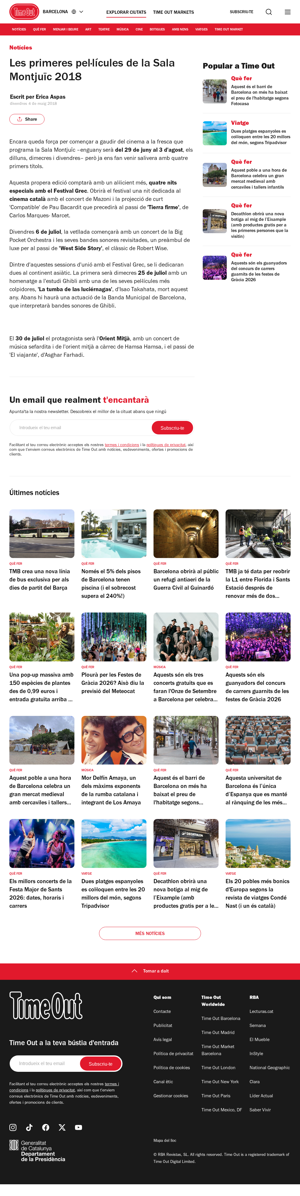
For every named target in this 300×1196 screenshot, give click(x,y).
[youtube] (78, 1127)
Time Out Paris (216, 1096)
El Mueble (260, 1040)
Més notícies (150, 934)
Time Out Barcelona (221, 1019)
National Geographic (270, 1068)
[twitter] (62, 1127)
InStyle (256, 1054)
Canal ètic (163, 1082)
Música (123, 30)
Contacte (162, 1012)
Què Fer (39, 30)
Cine (139, 30)
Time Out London (219, 1068)
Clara (255, 1082)
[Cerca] (268, 12)
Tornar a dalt (156, 971)
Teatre (104, 30)
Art (88, 30)
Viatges (201, 30)
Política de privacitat (173, 1054)
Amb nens (180, 30)
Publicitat (163, 1026)
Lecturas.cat (261, 1012)
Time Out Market (229, 30)
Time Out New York (220, 1082)
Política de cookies (172, 1068)
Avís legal (163, 1040)
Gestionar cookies (171, 1096)
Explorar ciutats (126, 13)
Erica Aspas (50, 98)
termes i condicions (122, 445)
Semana (258, 1026)
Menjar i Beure (65, 30)
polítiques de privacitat (165, 445)
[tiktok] (29, 1127)
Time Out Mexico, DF (222, 1110)
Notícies (19, 30)
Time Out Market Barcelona (218, 1051)
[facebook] (45, 1127)
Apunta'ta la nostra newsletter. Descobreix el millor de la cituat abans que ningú (87, 412)
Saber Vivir (260, 1110)
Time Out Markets (173, 13)
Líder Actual (261, 1096)
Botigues (157, 30)
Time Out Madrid (218, 1033)
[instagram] (12, 1127)
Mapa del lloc (165, 1141)
